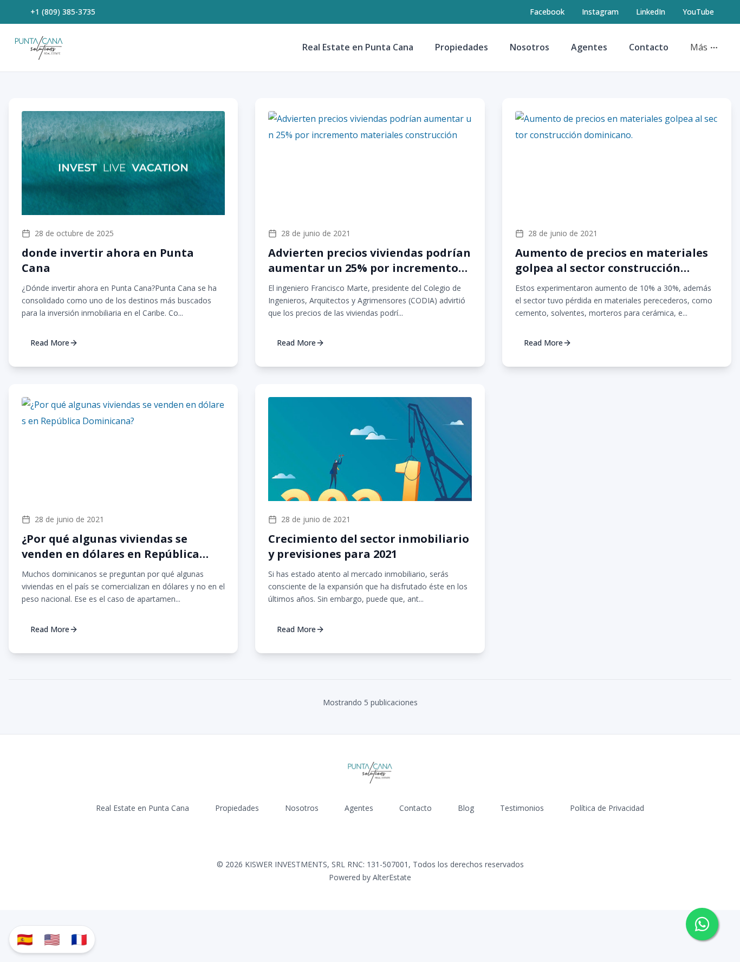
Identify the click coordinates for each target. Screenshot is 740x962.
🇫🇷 (79, 939)
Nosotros (529, 47)
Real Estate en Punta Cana (357, 47)
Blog (466, 808)
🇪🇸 (25, 939)
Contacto (648, 47)
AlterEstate (392, 877)
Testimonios (522, 808)
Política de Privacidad (607, 808)
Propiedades (461, 47)
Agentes (589, 47)
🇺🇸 (52, 939)
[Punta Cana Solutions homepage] (38, 48)
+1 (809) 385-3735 (62, 11)
